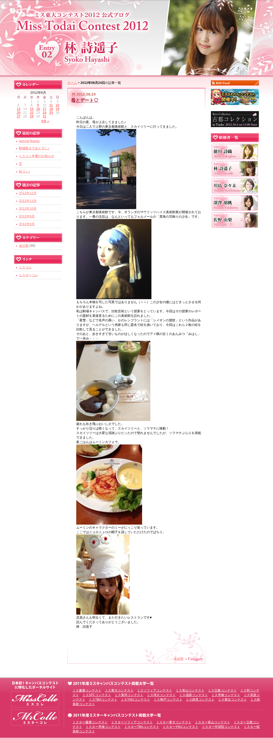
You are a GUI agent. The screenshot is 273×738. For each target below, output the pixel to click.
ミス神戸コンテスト (168, 699)
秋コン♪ (24, 171)
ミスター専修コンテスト (103, 727)
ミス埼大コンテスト (161, 695)
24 (44, 113)
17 (44, 109)
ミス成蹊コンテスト (193, 695)
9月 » (45, 121)
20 (19, 113)
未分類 (178, 659)
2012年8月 (27, 224)
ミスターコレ (28, 275)
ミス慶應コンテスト (87, 690)
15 (32, 109)
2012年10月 (28, 208)
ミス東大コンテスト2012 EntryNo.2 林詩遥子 (136, 36)
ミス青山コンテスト (190, 690)
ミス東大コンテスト (119, 690)
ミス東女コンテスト (232, 699)
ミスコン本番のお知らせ (36, 156)
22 (32, 113)
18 (51, 109)
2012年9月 (27, 216)
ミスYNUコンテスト (135, 699)
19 (57, 109)
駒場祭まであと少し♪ (34, 148)
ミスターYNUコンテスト (180, 727)
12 (57, 105)
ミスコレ (25, 267)
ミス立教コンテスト (222, 690)
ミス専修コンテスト (225, 695)
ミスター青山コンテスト (212, 722)
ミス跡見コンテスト (200, 699)
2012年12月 (28, 193)
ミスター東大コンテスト (173, 722)
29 (32, 116)
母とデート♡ (84, 100)
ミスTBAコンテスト (103, 699)
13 (19, 109)
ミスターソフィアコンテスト (132, 722)
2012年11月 (28, 201)
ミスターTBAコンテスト (141, 727)
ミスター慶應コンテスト (90, 722)
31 (44, 116)
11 (51, 105)
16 (38, 109)
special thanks (29, 141)
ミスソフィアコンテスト (154, 690)
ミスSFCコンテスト (96, 695)
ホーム (72, 83)
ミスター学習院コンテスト (221, 727)
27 (19, 116)
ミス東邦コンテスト (129, 695)
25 (51, 113)
